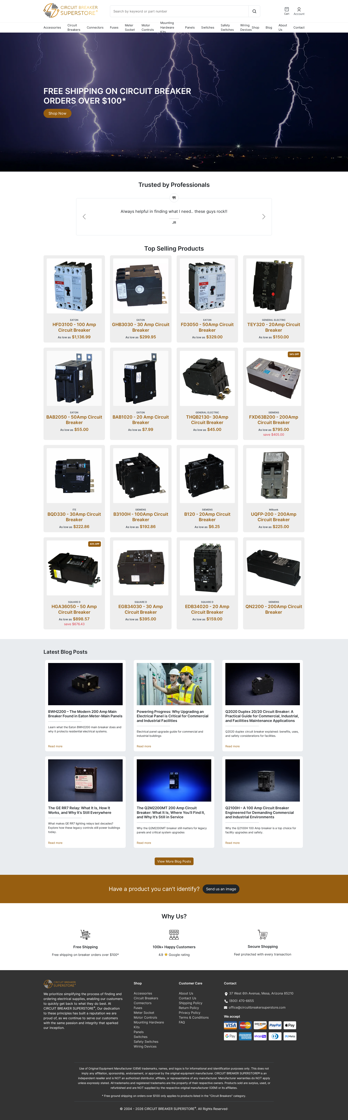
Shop (255, 27)
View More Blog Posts (174, 861)
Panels (190, 27)
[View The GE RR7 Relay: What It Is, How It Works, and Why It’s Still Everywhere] (85, 780)
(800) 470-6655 (241, 1001)
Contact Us (187, 998)
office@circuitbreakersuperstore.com (257, 1007)
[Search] (254, 11)
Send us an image (221, 889)
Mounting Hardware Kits (167, 27)
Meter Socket (130, 27)
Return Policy (189, 1008)
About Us (283, 27)
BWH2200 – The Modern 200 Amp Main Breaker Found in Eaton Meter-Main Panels (85, 713)
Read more (55, 746)
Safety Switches (227, 27)
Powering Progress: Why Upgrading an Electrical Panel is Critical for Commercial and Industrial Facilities (172, 716)
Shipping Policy (190, 1003)
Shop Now (57, 113)
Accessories (52, 27)
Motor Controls (148, 27)
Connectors (95, 27)
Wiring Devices (246, 27)
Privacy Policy (189, 1013)
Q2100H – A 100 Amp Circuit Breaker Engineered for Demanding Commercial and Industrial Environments (259, 812)
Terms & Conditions (194, 1017)
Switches (207, 27)
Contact (298, 27)
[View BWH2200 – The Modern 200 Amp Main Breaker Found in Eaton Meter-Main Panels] (85, 684)
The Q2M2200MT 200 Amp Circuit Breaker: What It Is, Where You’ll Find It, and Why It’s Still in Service (171, 812)
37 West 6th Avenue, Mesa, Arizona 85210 (261, 993)
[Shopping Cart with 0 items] (287, 9)
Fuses (114, 27)
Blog (269, 27)
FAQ (182, 1022)
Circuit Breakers (73, 27)
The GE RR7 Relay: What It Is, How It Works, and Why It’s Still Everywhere (79, 810)
